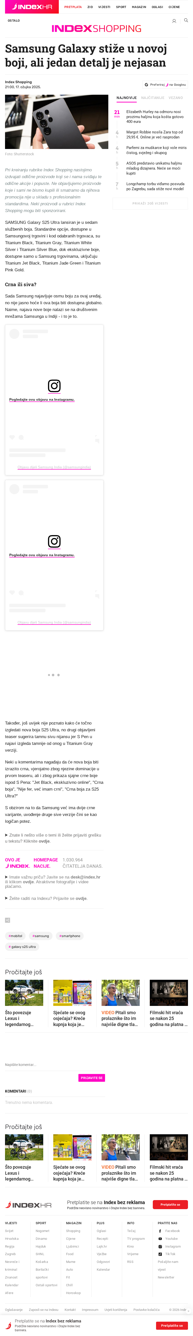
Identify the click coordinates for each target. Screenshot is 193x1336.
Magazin (74, 1223)
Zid (90, 7)
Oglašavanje (14, 1310)
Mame (71, 1262)
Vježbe (102, 1254)
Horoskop (73, 1293)
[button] (11, 991)
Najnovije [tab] (127, 98)
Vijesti (104, 7)
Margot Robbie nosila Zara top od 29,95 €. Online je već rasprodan (154, 134)
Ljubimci (72, 1246)
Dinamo (41, 1239)
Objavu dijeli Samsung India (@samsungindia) (54, 467)
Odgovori (103, 1262)
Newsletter (166, 1277)
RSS (130, 1262)
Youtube (171, 1239)
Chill (69, 1285)
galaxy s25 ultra (22, 947)
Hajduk (41, 1246)
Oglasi (157, 7)
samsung (40, 936)
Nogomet (43, 1231)
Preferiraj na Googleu (168, 84)
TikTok (170, 1254)
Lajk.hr (102, 1246)
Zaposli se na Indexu (43, 1310)
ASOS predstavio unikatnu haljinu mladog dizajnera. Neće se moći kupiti (154, 168)
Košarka (42, 1262)
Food (70, 1254)
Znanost (11, 1277)
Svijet (9, 1231)
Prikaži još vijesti (150, 203)
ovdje (28, 882)
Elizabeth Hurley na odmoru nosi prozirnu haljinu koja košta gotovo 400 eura (155, 117)
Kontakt (70, 1310)
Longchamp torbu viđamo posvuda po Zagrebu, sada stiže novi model (155, 186)
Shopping (73, 1231)
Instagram (173, 1246)
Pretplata (73, 7)
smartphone (69, 936)
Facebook (172, 1231)
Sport (121, 7)
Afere (9, 1293)
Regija (9, 1246)
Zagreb (10, 1254)
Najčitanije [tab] (153, 98)
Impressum (90, 1310)
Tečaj (131, 1231)
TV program (136, 1239)
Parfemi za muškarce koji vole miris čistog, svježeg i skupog (156, 150)
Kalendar (11, 1285)
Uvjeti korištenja (116, 1310)
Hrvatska (12, 1239)
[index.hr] (32, 7)
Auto (69, 1269)
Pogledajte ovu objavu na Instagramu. (42, 399)
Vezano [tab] (176, 98)
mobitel (15, 936)
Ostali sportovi (47, 1285)
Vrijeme (133, 1254)
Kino (130, 1246)
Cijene (174, 7)
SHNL (40, 1254)
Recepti (102, 1239)
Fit (68, 1277)
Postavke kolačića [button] (146, 1310)
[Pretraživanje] (184, 21)
